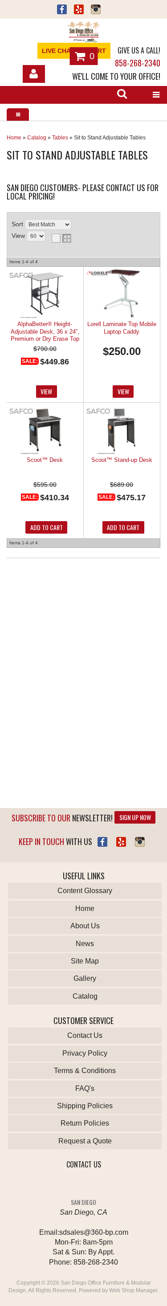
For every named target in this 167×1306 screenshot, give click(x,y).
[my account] (34, 74)
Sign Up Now (135, 817)
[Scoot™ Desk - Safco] (21, 412)
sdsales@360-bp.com (93, 1232)
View (46, 391)
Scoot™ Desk (45, 460)
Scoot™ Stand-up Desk (121, 460)
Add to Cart (46, 527)
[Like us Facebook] (62, 10)
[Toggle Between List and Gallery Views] (61, 238)
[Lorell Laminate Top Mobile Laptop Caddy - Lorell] (98, 274)
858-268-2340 (137, 63)
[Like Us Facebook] (102, 842)
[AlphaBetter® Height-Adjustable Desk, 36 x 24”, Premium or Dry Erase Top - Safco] (21, 276)
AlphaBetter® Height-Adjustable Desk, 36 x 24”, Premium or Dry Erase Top (45, 331)
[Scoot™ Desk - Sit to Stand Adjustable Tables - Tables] (44, 430)
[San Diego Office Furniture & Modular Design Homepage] (83, 32)
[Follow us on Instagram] (96, 10)
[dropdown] (156, 95)
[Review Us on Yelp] (121, 842)
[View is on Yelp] (79, 10)
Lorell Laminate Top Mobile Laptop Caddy (121, 328)
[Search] (122, 95)
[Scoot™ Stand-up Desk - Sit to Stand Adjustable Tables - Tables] (122, 430)
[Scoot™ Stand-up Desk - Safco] (98, 412)
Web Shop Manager (133, 1290)
